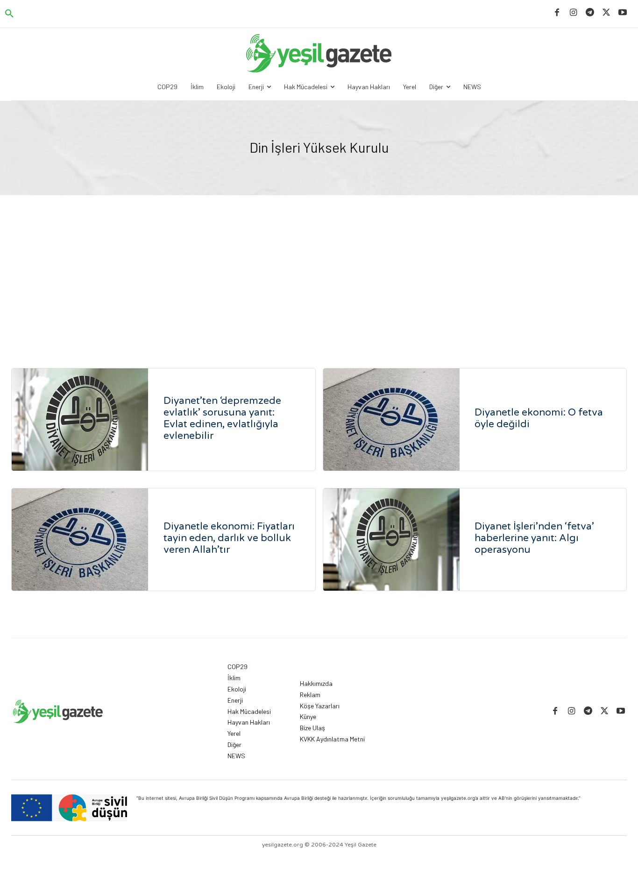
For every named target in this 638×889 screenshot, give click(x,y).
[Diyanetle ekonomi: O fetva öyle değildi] (391, 419)
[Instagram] (573, 13)
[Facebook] (557, 13)
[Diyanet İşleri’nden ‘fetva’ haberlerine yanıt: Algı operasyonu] (391, 539)
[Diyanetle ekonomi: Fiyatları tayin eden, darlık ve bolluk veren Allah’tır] (80, 539)
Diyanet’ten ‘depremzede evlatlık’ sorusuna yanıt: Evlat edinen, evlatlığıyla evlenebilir (222, 418)
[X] (606, 13)
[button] (9, 14)
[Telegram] (589, 13)
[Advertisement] (319, 265)
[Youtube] (623, 13)
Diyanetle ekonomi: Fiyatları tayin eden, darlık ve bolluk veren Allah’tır (229, 538)
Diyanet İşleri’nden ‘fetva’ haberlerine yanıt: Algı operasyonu (534, 538)
